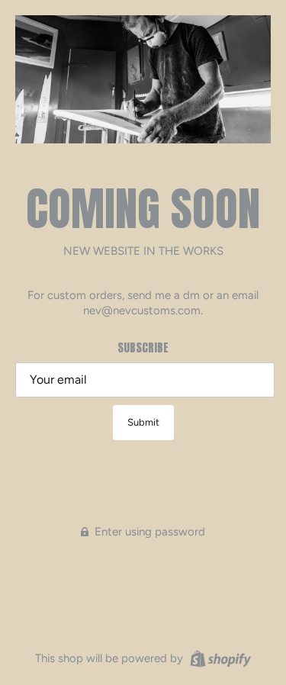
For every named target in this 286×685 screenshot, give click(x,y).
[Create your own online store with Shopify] (218, 657)
